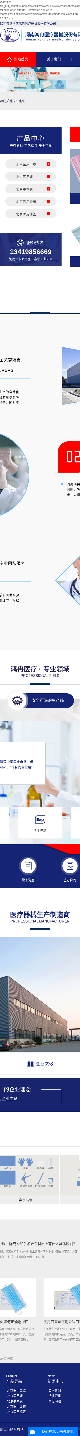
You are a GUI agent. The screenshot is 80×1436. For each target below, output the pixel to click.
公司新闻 (54, 1390)
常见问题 (54, 1401)
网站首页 (21, 59)
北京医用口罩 (26, 164)
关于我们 (54, 59)
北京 (22, 101)
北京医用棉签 (26, 214)
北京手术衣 (24, 189)
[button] (34, 89)
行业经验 (40, 830)
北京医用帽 (24, 176)
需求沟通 (28, 880)
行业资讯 (54, 1396)
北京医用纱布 (26, 201)
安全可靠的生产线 (48, 700)
